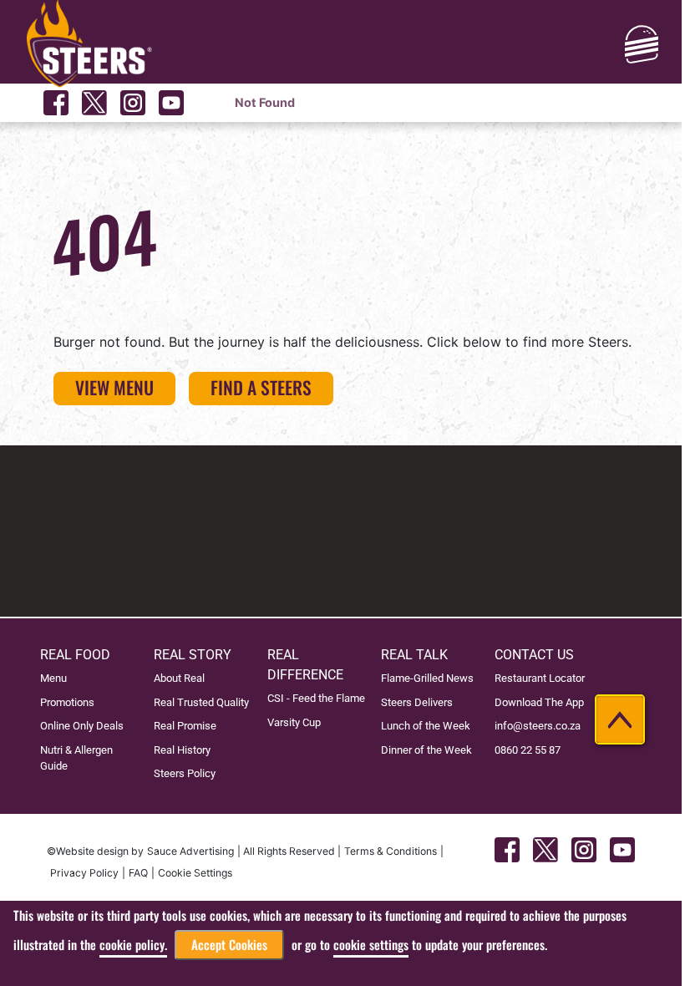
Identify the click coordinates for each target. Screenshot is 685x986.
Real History (182, 750)
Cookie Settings (195, 873)
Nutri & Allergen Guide (76, 758)
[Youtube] (171, 102)
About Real (179, 678)
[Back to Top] (620, 719)
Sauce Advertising (190, 851)
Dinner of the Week (426, 750)
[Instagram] (132, 102)
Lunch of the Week (425, 725)
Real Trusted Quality (201, 702)
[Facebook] (55, 102)
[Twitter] (94, 102)
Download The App (539, 702)
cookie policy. (133, 945)
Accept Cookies (229, 945)
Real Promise (185, 725)
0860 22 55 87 (528, 750)
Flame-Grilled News (427, 678)
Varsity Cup (294, 722)
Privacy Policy (84, 873)
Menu (53, 678)
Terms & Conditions (390, 851)
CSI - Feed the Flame (316, 698)
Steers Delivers (417, 702)
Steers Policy (185, 773)
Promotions (67, 702)
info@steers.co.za (538, 725)
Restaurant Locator (540, 678)
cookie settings (370, 945)
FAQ (138, 873)
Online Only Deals (82, 725)
